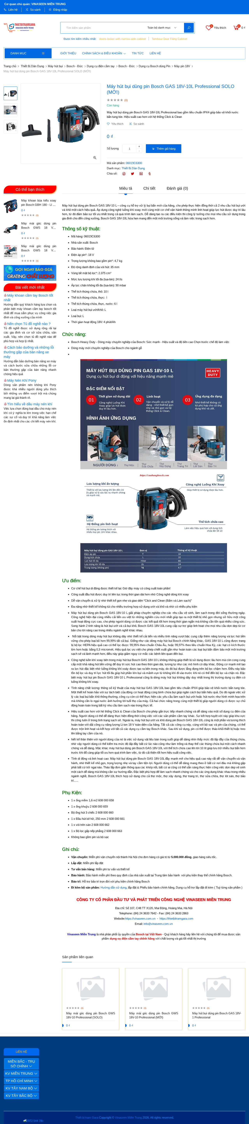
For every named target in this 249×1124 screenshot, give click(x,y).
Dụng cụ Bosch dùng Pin (154, 66)
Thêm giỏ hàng (165, 148)
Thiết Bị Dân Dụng (32, 66)
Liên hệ (13, 9)
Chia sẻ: (112, 173)
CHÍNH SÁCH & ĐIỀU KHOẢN (102, 53)
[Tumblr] (149, 173)
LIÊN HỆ (155, 53)
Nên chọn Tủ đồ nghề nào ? (29, 324)
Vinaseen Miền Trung (128, 1117)
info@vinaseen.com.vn (158, 923)
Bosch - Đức (75, 66)
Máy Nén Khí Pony (21, 380)
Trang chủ (10, 66)
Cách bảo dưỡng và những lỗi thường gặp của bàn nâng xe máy (29, 352)
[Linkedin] (141, 173)
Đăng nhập (60, 9)
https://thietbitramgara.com (176, 918)
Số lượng (113, 148)
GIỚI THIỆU (68, 53)
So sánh (35, 9)
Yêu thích (116, 123)
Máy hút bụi (55, 66)
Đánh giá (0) (177, 188)
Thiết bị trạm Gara (86, 1117)
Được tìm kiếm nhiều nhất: (80, 38)
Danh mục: (114, 168)
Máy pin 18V (182, 66)
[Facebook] (123, 173)
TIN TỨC (138, 53)
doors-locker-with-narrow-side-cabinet (122, 38)
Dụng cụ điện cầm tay (101, 66)
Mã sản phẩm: (116, 163)
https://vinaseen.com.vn (140, 918)
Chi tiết (149, 188)
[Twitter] (132, 173)
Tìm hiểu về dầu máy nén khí (29, 404)
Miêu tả (125, 188)
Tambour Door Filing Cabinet (169, 38)
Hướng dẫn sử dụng (113, 887)
